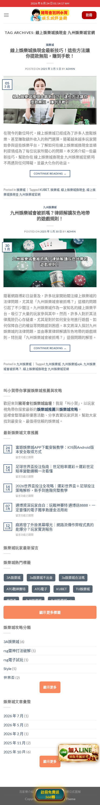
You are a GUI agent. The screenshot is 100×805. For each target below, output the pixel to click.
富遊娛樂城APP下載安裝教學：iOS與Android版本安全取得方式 (55, 449)
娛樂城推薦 (46, 409)
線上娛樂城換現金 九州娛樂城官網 (46, 369)
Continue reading (50, 173)
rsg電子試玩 (13, 659)
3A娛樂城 (13, 577)
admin (70, 68)
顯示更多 (50, 687)
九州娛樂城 (50, 207)
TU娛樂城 (83, 589)
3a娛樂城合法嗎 (73, 577)
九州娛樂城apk (72, 364)
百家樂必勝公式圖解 (67, 792)
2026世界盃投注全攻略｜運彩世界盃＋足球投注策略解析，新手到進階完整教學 (55, 488)
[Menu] (6, 15)
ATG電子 (41, 589)
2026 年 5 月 (13, 725)
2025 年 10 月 (14, 752)
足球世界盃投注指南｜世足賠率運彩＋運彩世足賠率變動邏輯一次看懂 (55, 468)
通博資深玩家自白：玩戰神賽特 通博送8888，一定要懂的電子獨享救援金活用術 (55, 507)
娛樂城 (50, 44)
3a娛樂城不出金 (41, 577)
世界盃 (9, 677)
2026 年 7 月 (13, 716)
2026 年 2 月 (13, 733)
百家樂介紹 (26, 792)
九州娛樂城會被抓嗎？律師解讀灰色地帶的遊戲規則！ (50, 215)
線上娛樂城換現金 (73, 190)
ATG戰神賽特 (16, 589)
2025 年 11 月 (14, 743)
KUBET (44, 190)
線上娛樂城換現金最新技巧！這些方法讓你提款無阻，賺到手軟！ (50, 53)
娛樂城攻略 (68, 409)
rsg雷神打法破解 (17, 650)
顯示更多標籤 (50, 612)
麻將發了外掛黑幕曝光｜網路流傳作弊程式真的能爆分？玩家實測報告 (55, 526)
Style (7, 668)
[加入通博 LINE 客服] (78, 753)
